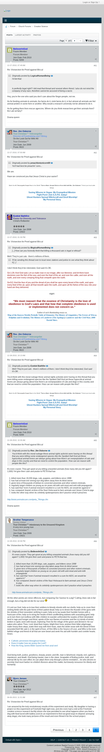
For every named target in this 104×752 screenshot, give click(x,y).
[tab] (9, 35)
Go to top (94, 740)
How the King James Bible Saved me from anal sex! (34, 645)
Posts (9, 35)
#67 (95, 697)
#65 (95, 440)
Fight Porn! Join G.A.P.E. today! (52, 195)
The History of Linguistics (66, 315)
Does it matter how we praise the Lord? (28, 643)
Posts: (16, 60)
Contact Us (63, 740)
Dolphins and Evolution (19, 318)
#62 (95, 153)
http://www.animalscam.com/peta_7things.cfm (27, 499)
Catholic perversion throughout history (28, 641)
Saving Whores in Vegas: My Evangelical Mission (52, 192)
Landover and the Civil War (78, 318)
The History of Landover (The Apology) (47, 318)
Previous (58, 729)
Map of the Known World (18, 315)
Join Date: (17, 57)
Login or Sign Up (90, 2)
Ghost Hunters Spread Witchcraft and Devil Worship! (52, 197)
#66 (95, 541)
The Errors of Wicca (87, 315)
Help (52, 740)
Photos (37, 35)
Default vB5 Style (13, 740)
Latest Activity (23, 35)
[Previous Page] (74, 40)
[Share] (95, 59)
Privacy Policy (79, 740)
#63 (95, 237)
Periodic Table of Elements (42, 315)
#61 (95, 65)
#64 (95, 356)
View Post (52, 75)
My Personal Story (52, 199)
